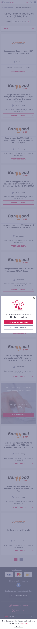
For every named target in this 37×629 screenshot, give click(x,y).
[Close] (34, 298)
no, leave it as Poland (18, 327)
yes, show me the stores (18, 322)
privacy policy (24, 623)
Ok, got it (18, 626)
